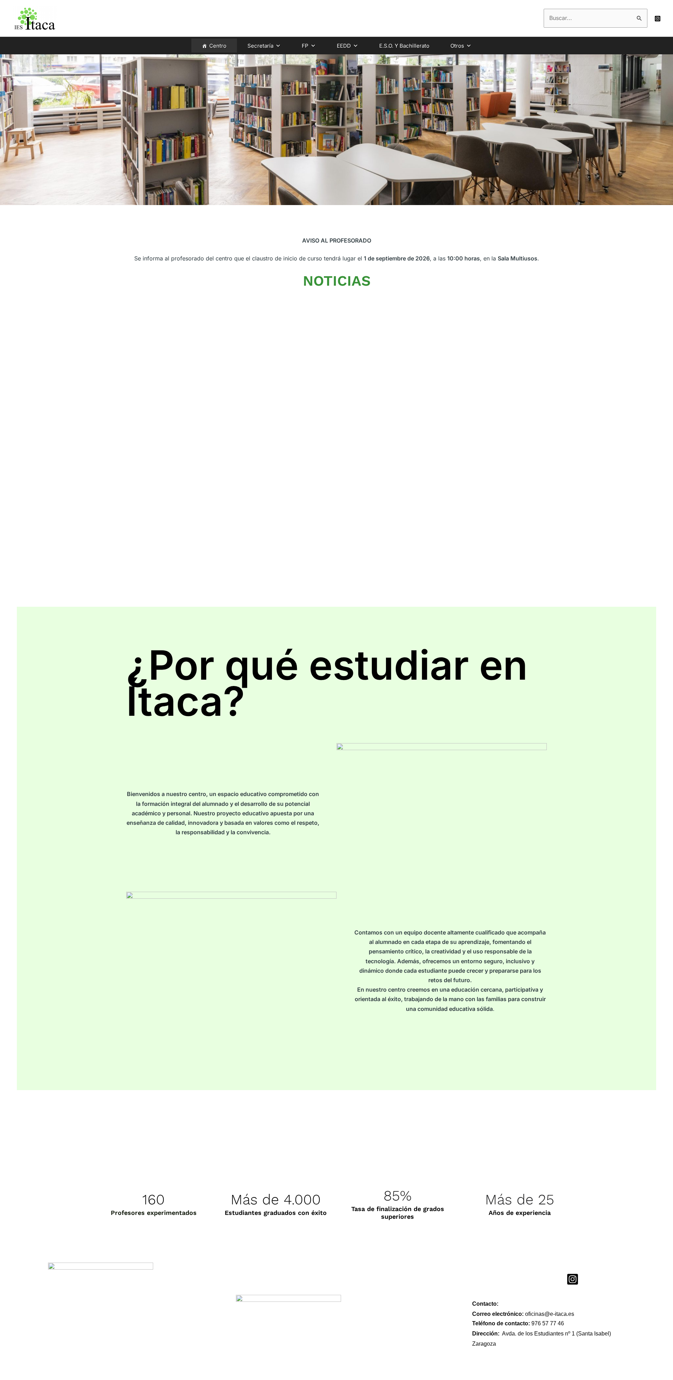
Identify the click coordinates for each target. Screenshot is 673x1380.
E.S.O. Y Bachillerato (404, 45)
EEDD (344, 45)
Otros (457, 45)
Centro (217, 45)
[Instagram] (657, 18)
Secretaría (260, 45)
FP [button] (305, 45)
